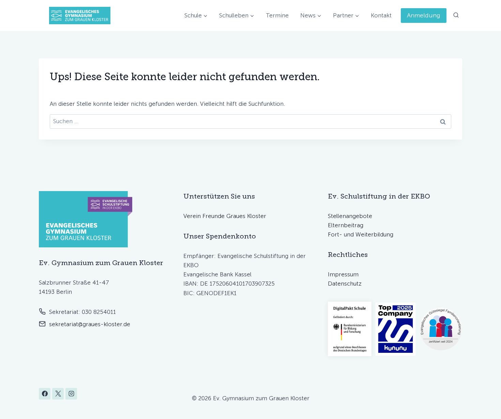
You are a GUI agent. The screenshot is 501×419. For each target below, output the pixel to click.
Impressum (343, 274)
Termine (277, 15)
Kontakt (381, 15)
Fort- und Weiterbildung (360, 234)
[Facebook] (44, 394)
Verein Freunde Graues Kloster (224, 216)
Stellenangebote (350, 216)
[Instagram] (71, 394)
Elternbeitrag (345, 225)
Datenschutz (345, 283)
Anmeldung (423, 15)
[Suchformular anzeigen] (456, 15)
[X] (58, 394)
